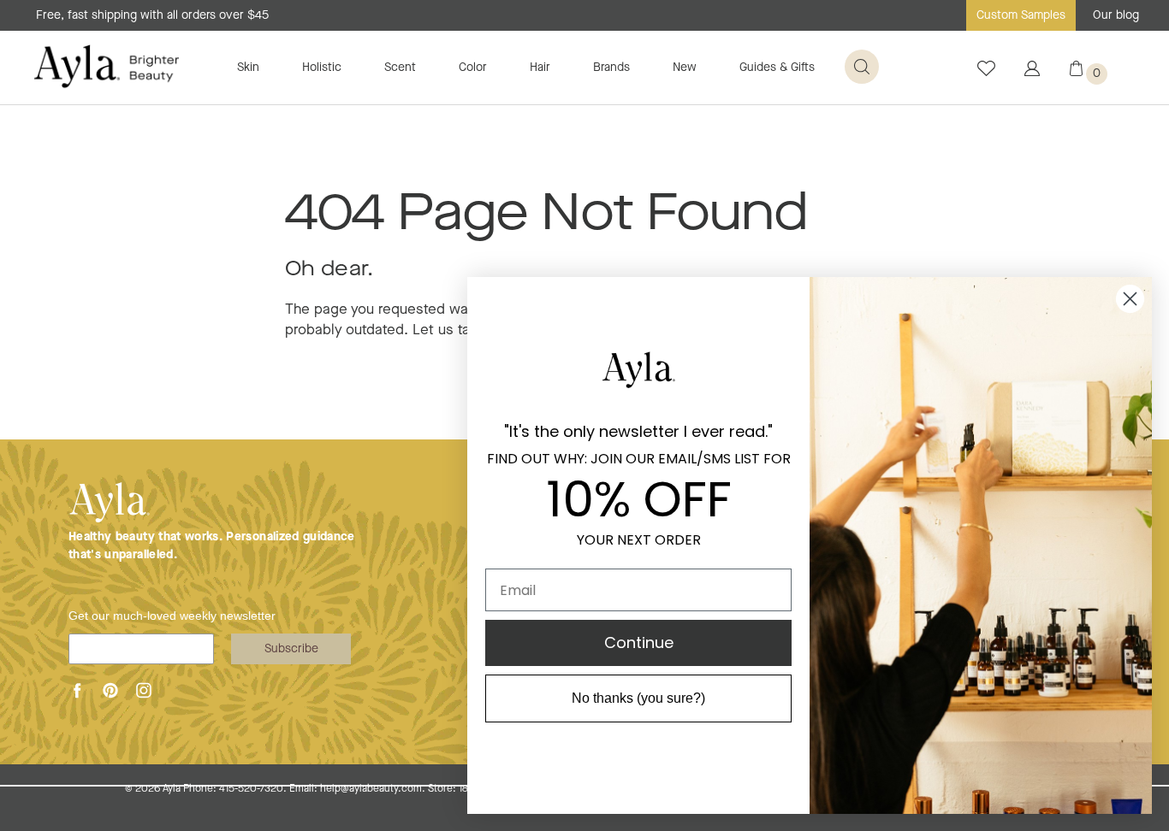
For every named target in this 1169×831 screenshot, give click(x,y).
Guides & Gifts (777, 68)
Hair (540, 68)
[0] (1076, 73)
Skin (248, 68)
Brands (611, 68)
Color (473, 68)
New (685, 68)
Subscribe (291, 649)
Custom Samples (1020, 15)
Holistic (321, 68)
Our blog (1116, 15)
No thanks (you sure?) (638, 698)
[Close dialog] (1130, 299)
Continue (639, 642)
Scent (400, 68)
